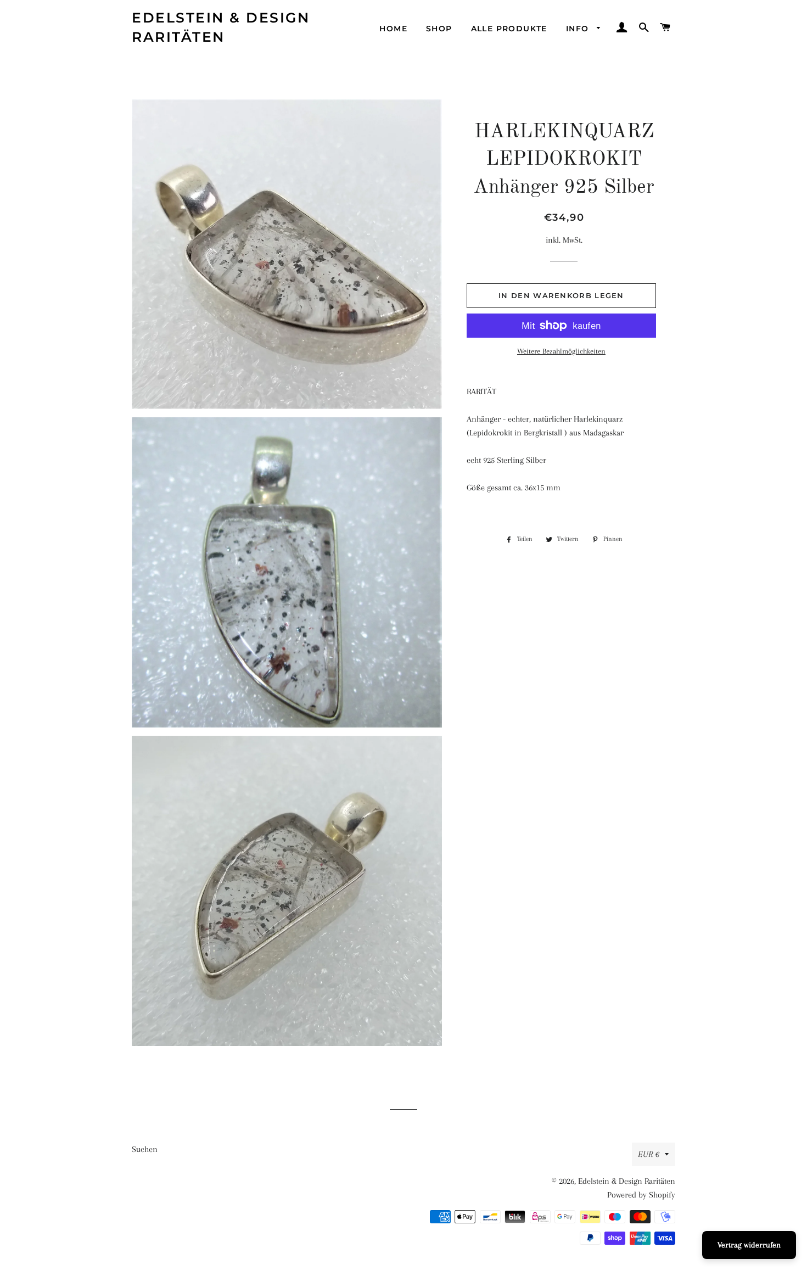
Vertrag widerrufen (749, 1244)
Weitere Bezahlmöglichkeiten (561, 351)
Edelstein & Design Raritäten (221, 27)
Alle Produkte (509, 28)
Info (579, 28)
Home (393, 28)
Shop (439, 28)
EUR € (648, 1154)
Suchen (145, 1149)
